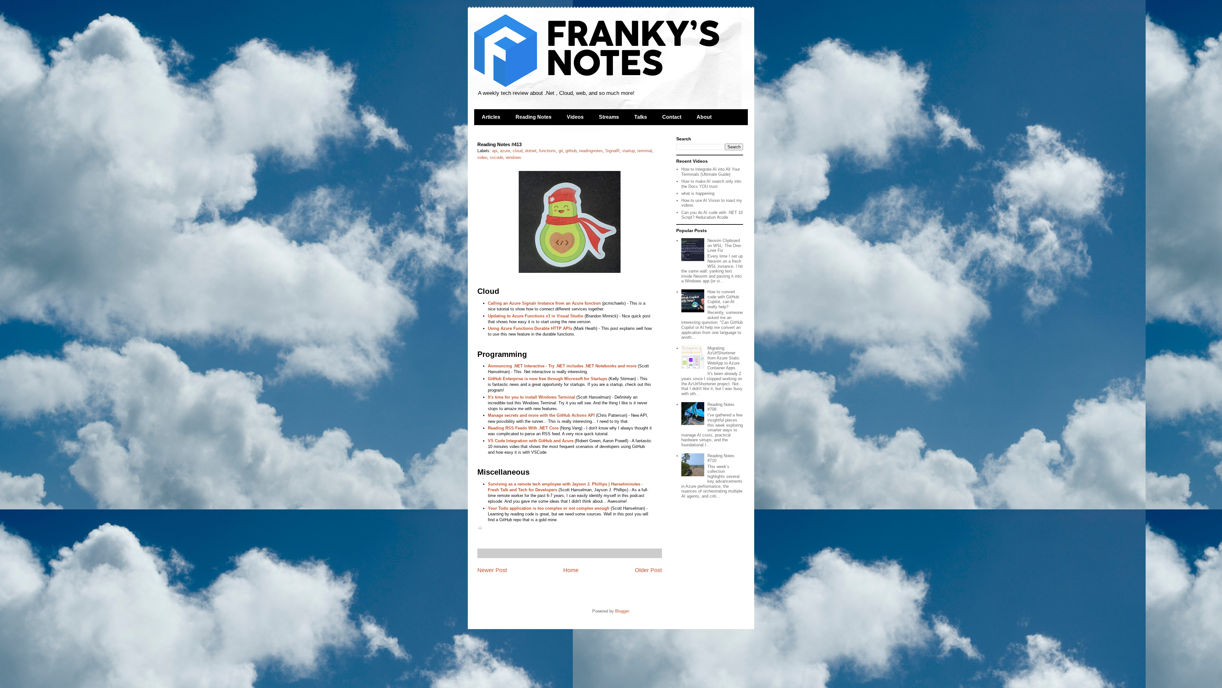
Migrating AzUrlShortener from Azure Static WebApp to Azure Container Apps (723, 358)
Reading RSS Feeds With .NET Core (523, 428)
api (494, 150)
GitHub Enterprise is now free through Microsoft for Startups (547, 378)
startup (628, 150)
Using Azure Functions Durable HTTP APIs (530, 328)
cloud (518, 150)
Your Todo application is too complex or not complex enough (548, 508)
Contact (671, 117)
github (571, 150)
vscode (496, 157)
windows (513, 157)
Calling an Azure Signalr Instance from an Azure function (544, 303)
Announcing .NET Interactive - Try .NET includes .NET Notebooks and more (562, 366)
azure (505, 150)
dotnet (531, 150)
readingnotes (591, 150)
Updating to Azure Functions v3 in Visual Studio (535, 316)
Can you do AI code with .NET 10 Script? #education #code (712, 215)
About (704, 117)
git (560, 150)
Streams (609, 117)
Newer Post (492, 570)
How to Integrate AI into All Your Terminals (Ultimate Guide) (710, 172)
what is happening (697, 193)
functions (547, 150)
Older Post (648, 570)
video (482, 157)
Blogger (622, 611)
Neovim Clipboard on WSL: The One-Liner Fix (724, 245)
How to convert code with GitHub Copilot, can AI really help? (723, 299)
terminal (644, 150)
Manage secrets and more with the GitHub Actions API (541, 415)
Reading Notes (533, 117)
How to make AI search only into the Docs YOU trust (711, 184)
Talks (640, 117)
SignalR (612, 150)
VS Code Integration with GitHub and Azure (530, 440)
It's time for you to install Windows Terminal (531, 397)
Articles (491, 117)
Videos (575, 117)
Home (571, 570)
